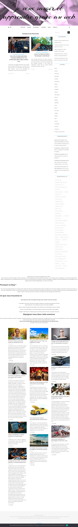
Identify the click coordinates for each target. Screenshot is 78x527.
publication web (59, 249)
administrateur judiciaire (61, 182)
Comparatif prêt (59, 201)
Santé (49, 27)
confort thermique (59, 203)
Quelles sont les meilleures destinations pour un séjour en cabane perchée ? (61, 143)
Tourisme (43, 27)
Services (56, 121)
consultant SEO (59, 206)
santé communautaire (60, 258)
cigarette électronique (60, 196)
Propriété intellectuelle (61, 244)
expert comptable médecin (61, 220)
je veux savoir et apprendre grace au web (39, 12)
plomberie (57, 242)
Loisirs (55, 105)
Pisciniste (64, 239)
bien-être (57, 189)
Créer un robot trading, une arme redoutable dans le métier (61, 170)
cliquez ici (46, 322)
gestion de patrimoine (60, 225)
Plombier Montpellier (59, 154)
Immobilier (56, 89)
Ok (66, 525)
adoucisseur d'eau (59, 184)
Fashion (55, 84)
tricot (63, 263)
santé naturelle (59, 261)
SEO (65, 261)
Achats (55, 68)
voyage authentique (59, 268)
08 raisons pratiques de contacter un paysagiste (61, 156)
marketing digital (65, 237)
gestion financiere (59, 232)
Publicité (56, 115)
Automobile (36, 27)
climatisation (58, 199)
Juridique (56, 100)
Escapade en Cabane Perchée (61, 148)
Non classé (56, 110)
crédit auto (58, 208)
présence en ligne (59, 246)
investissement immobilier (61, 234)
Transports (56, 129)
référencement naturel (60, 256)
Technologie (56, 123)
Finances (55, 27)
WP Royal (41, 515)
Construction (56, 81)
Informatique (56, 94)
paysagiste (57, 239)
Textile (41, 518)
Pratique (23, 27)
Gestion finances (59, 230)
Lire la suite (11, 360)
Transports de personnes (19, 54)
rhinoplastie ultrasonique (61, 251)
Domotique (57, 213)
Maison (29, 27)
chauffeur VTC (58, 194)
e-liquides (66, 215)
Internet (56, 97)
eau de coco (58, 218)
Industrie (56, 92)
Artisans (56, 70)
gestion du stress (59, 227)
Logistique (56, 102)
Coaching (56, 78)
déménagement (58, 215)
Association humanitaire (61, 187)
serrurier (57, 263)
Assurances (56, 73)
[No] (76, 525)
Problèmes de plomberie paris (61, 160)
